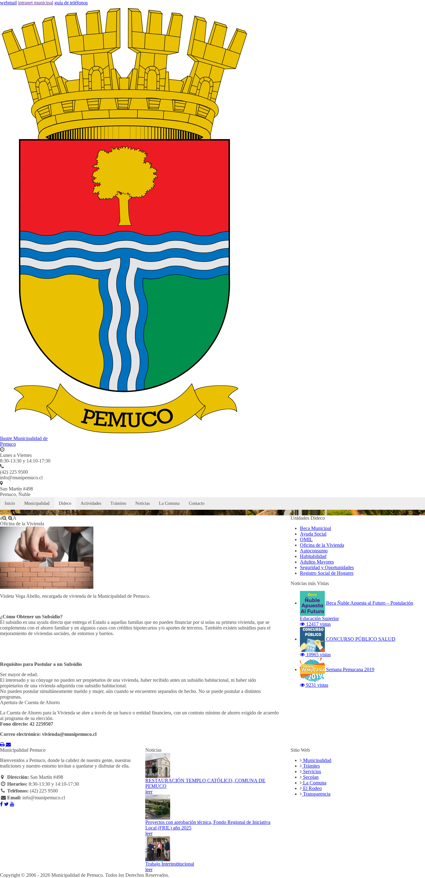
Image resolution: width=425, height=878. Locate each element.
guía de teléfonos (71, 2)
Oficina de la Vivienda (322, 545)
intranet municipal (35, 2)
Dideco (65, 503)
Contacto (196, 503)
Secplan (310, 777)
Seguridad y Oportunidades (327, 567)
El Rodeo (312, 788)
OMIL (306, 539)
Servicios (311, 771)
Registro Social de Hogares (326, 573)
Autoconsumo (314, 550)
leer (148, 791)
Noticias (142, 503)
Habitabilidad (313, 556)
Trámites (118, 503)
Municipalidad (36, 503)
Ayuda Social (313, 534)
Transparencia (316, 794)
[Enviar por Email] (8, 744)
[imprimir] (3, 744)
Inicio (10, 503)
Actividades (91, 503)
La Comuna (169, 503)
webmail (8, 2)
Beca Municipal (315, 528)
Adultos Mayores (317, 561)
